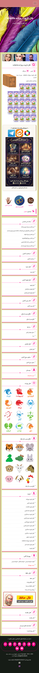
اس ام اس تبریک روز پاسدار (27, 245)
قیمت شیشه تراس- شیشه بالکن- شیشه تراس (23, 561)
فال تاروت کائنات (30, 506)
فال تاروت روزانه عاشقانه (20, 18)
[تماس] (15, 644)
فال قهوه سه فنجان (29, 289)
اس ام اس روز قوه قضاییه (28, 238)
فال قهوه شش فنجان (29, 292)
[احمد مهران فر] (31, 58)
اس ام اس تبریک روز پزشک (27, 227)
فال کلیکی (31, 349)
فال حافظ (32, 578)
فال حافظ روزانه (30, 582)
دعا (33, 336)
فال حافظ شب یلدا (30, 586)
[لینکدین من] (17, 648)
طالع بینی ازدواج (30, 319)
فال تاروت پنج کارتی (29, 522)
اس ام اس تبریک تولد (29, 234)
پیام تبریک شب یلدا (29, 589)
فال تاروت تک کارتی (29, 510)
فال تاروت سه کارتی (29, 514)
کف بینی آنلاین (30, 306)
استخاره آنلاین (30, 259)
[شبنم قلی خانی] (8, 58)
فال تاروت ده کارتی (29, 533)
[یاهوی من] (33, 644)
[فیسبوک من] (24, 644)
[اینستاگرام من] (19, 644)
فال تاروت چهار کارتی (29, 518)
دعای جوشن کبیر (30, 332)
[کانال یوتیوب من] (22, 648)
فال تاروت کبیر (30, 503)
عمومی (25, 211)
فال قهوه (32, 285)
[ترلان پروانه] (20, 58)
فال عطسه (31, 617)
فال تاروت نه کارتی (29, 529)
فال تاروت (31, 548)
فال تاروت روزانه (30, 499)
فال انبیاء (32, 272)
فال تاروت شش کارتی (29, 525)
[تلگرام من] (29, 644)
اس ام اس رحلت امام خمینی (27, 242)
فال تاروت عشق (30, 537)
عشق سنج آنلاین (30, 362)
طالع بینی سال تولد (29, 486)
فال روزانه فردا (30, 631)
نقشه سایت (11, 659)
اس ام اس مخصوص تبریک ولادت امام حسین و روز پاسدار (20, 230)
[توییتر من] (10, 644)
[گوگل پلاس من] (5, 644)
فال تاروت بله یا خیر (29, 544)
